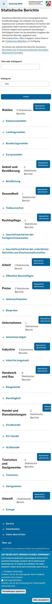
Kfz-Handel (12, 436)
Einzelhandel (13, 424)
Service (10, 523)
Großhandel (12, 447)
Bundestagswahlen (17, 143)
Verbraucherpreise (16, 299)
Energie (10, 509)
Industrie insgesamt (17, 360)
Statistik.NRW (15, 4)
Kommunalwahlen (16, 120)
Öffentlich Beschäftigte (19, 275)
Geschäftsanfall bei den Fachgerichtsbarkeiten (17, 236)
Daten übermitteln (15, 534)
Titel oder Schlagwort (11, 61)
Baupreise (11, 310)
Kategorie (6, 78)
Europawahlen (14, 154)
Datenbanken (13, 529)
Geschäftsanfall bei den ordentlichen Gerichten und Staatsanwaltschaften (25, 251)
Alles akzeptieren (41, 600)
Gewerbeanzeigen (16, 337)
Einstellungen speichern (13, 591)
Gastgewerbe (13, 486)
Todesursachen (14, 207)
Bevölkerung (13, 181)
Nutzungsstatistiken (13, 580)
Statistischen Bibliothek (16, 41)
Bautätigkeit (13, 398)
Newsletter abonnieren (40, 107)
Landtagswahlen (15, 132)
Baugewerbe (13, 387)
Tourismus (12, 475)
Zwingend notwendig (13, 571)
